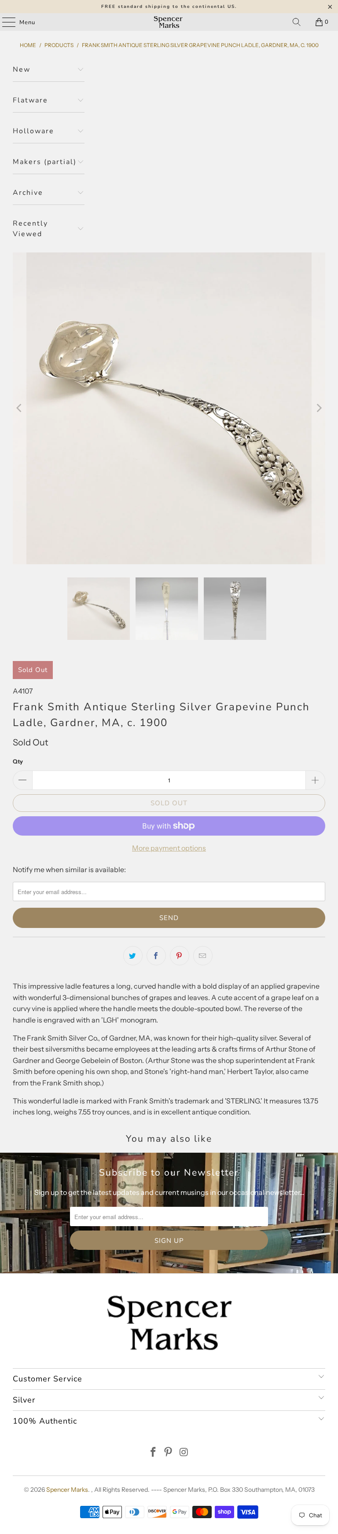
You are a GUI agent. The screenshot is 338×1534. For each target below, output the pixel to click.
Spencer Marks (67, 1490)
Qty (18, 761)
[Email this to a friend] (203, 955)
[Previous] (19, 408)
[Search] (296, 22)
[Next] (319, 408)
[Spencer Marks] (169, 22)
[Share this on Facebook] (156, 955)
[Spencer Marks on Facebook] (153, 1453)
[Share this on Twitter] (133, 955)
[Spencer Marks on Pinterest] (168, 1453)
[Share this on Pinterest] (179, 955)
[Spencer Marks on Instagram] (184, 1453)
